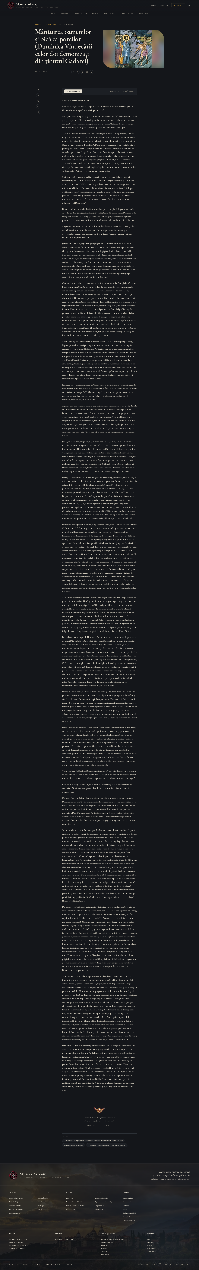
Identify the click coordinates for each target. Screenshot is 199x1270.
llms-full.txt (151, 1248)
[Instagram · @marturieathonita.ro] (160, 1264)
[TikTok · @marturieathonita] (171, 1264)
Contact (126, 1205)
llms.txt (149, 1245)
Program (164, 5)
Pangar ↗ (126, 1217)
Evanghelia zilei (43, 1198)
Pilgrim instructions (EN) (103, 1202)
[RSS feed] (188, 1264)
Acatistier (104, 1251)
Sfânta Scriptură (80, 13)
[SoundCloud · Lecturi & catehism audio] (182, 1264)
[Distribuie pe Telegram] (91, 72)
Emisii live (69, 1198)
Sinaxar (40, 1209)
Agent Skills (151, 1251)
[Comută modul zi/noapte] (189, 5)
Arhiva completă (14, 1213)
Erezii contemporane (16, 1209)
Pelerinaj (143, 13)
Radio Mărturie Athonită (74, 1202)
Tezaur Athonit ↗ (129, 1220)
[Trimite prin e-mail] (87, 72)
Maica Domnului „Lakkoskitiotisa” (113, 1239)
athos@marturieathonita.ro (65, 1239)
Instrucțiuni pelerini (101, 1198)
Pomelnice (105, 1254)
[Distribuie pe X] (78, 72)
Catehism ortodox (15, 1205)
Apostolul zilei (42, 1202)
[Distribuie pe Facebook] (73, 72)
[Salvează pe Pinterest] (82, 72)
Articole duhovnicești (45, 24)
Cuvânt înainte (128, 1198)
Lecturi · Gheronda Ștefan (75, 1205)
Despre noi (127, 1202)
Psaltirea (64, 13)
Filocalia (104, 1248)
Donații (125, 1209)
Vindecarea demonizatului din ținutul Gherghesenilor (107, 1145)
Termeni (40, 1264)
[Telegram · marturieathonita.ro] (177, 1264)
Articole (95, 13)
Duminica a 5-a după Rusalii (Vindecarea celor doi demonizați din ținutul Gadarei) (93, 1140)
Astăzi (53, 13)
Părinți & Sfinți (110, 13)
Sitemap (150, 1242)
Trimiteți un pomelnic (99, 1126)
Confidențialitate (53, 1264)
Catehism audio (71, 1209)
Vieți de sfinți (13, 1202)
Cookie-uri (69, 1264)
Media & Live (128, 13)
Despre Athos (99, 1205)
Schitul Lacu (99, 1209)
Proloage (41, 1205)
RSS (148, 1239)
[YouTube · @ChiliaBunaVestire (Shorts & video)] (166, 1264)
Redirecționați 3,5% (129, 1213)
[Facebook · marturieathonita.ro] (154, 1264)
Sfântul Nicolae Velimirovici (73, 1145)
